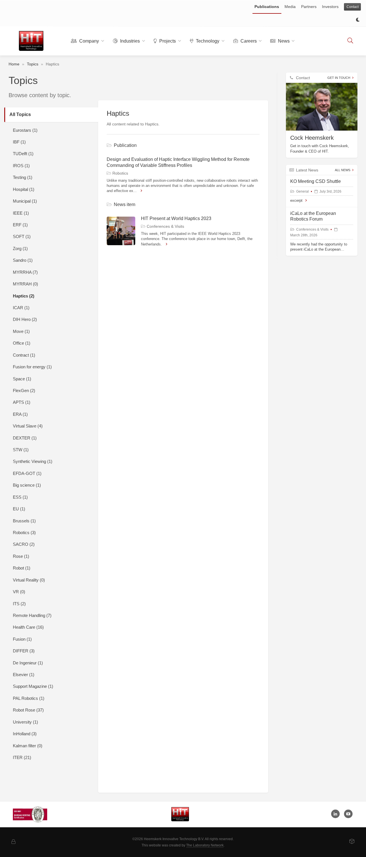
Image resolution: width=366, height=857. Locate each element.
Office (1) (21, 343)
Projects (167, 41)
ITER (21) (22, 757)
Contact (353, 7)
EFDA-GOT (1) (27, 473)
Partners (309, 6)
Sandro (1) (23, 260)
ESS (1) (20, 497)
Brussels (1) (24, 520)
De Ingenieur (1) (28, 662)
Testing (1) (22, 177)
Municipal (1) (25, 201)
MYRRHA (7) (25, 272)
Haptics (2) (23, 295)
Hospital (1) (23, 189)
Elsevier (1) (23, 674)
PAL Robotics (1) (28, 698)
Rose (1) (21, 556)
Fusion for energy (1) (32, 366)
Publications (266, 6)
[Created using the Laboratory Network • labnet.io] (352, 841)
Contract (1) (24, 355)
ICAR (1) (21, 307)
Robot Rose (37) (28, 710)
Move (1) (21, 331)
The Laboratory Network (205, 845)
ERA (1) (20, 414)
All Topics (20, 114)
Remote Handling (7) (32, 615)
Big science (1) (27, 485)
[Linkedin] (335, 814)
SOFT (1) (22, 236)
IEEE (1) (21, 213)
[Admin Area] (13, 842)
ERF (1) (20, 224)
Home (14, 64)
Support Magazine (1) (33, 686)
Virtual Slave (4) (28, 425)
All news (342, 170)
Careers (248, 41)
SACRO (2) (24, 544)
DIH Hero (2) (25, 319)
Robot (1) (21, 568)
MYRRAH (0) (25, 283)
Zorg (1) (20, 248)
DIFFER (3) (24, 650)
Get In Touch (338, 77)
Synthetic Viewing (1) (32, 461)
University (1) (25, 722)
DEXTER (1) (25, 438)
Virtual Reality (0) (29, 580)
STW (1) (21, 449)
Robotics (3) (24, 532)
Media (290, 6)
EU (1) (19, 508)
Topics (32, 64)
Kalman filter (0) (27, 745)
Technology (207, 41)
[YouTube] (348, 814)
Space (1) (22, 378)
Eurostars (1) (25, 130)
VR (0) (19, 591)
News (283, 41)
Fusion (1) (22, 639)
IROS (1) (21, 165)
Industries (129, 41)
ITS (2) (19, 603)
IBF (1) (19, 141)
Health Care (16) (28, 627)
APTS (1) (21, 402)
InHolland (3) (25, 733)
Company (88, 41)
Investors (330, 6)
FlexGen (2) (24, 390)
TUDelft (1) (23, 153)
